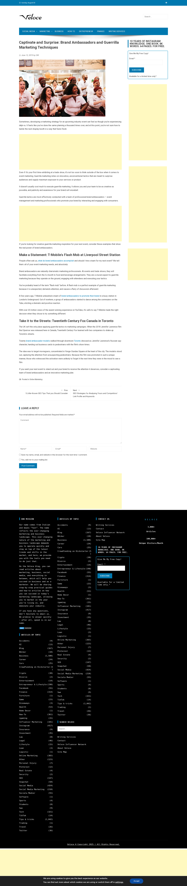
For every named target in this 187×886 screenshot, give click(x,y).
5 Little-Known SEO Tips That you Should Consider (47, 391)
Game (21, 699)
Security (23, 774)
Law (21, 737)
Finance (101, 31)
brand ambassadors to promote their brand (80, 296)
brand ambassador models (38, 341)
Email (132, 58)
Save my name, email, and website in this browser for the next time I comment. (54, 455)
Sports (22, 800)
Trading (23, 823)
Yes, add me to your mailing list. (34, 460)
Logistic (23, 752)
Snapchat (23, 782)
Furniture (24, 696)
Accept (136, 881)
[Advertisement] (70, 152)
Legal (22, 740)
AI (20, 644)
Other (22, 759)
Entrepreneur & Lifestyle (33, 684)
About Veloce (64, 748)
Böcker (22, 652)
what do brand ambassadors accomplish (56, 261)
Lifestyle (24, 744)
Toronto (77, 341)
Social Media (28, 31)
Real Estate (25, 770)
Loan (21, 748)
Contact (61, 740)
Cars (21, 663)
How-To (71, 31)
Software (23, 797)
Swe (21, 808)
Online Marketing (36, 379)
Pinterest (24, 767)
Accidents (24, 641)
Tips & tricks (26, 819)
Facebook (23, 688)
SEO (21, 778)
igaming (23, 718)
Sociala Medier (27, 793)
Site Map (62, 752)
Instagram (24, 725)
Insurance (24, 729)
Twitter (23, 830)
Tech (21, 812)
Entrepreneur (86, 31)
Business (59, 31)
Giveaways (24, 703)
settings (119, 882)
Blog (21, 648)
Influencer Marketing (30, 722)
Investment (25, 733)
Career (22, 659)
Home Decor (25, 711)
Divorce (23, 677)
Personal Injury (27, 763)
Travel (22, 827)
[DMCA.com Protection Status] (25, 628)
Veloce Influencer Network (71, 744)
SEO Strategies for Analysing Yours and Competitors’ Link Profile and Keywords (95, 393)
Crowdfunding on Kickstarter (34, 667)
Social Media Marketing (31, 789)
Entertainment (26, 681)
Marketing (45, 31)
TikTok (22, 815)
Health (22, 707)
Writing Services (117, 31)
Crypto (22, 673)
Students (23, 804)
